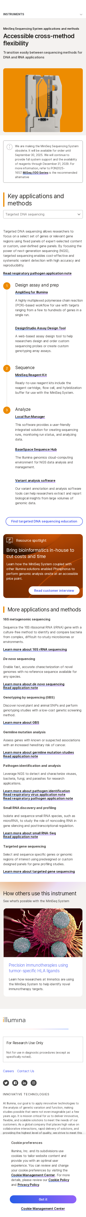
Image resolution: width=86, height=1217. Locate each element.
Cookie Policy (58, 1180)
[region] (43, 1175)
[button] (43, 952)
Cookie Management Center (33, 1175)
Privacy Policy (28, 1185)
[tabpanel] (43, 377)
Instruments (13, 14)
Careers (8, 1071)
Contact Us (25, 1071)
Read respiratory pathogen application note (37, 273)
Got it (43, 1199)
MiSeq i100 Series (35, 172)
